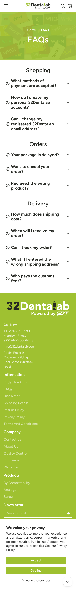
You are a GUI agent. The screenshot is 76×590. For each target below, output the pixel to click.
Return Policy (14, 410)
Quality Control (15, 453)
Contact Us (12, 439)
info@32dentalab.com (19, 346)
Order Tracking (15, 382)
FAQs (8, 389)
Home (31, 30)
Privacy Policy (14, 417)
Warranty (11, 467)
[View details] (38, 308)
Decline (36, 570)
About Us (11, 446)
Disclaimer (12, 396)
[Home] (38, 6)
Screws (9, 496)
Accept (36, 560)
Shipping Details (16, 403)
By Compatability (17, 483)
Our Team (11, 460)
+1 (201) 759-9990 (17, 331)
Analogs (10, 489)
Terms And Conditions (21, 424)
